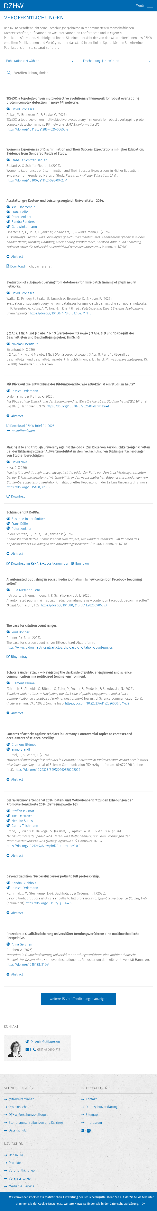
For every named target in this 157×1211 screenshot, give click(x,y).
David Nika (19, 462)
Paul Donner (20, 632)
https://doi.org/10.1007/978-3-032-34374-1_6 (60, 313)
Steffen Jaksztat (23, 811)
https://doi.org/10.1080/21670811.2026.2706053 (74, 605)
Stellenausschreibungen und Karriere (36, 1123)
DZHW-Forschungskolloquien (29, 1115)
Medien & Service (21, 1186)
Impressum (94, 1123)
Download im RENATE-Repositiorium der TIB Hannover (50, 563)
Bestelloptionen (23, 431)
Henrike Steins (22, 821)
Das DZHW (16, 1155)
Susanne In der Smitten (29, 519)
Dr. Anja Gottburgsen (45, 1042)
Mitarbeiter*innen (21, 1099)
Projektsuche (18, 1107)
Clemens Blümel (24, 683)
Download (17, 266)
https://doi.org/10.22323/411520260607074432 (97, 703)
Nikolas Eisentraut (25, 344)
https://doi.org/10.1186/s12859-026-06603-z (37, 129)
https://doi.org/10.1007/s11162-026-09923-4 (37, 180)
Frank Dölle (20, 212)
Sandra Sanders (23, 222)
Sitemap (92, 1115)
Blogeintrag (19, 657)
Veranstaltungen (21, 1178)
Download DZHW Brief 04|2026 (32, 426)
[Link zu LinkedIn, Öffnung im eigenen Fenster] (82, 1130)
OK (143, 1203)
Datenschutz (18, 1130)
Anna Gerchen (22, 944)
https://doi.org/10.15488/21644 (28, 965)
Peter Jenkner (21, 217)
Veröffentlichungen (23, 1170)
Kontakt (91, 1099)
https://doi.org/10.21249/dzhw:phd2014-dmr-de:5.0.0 (43, 846)
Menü (140, 6)
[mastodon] (91, 1131)
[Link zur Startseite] (14, 5)
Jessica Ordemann (25, 391)
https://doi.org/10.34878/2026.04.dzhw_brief (77, 406)
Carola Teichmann (25, 826)
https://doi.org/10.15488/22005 (28, 487)
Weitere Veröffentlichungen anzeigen (78, 999)
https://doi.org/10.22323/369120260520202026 (47, 770)
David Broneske (23, 109)
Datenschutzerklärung (124, 1203)
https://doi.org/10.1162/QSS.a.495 (49, 903)
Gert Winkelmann (24, 227)
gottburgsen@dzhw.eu (28, 1050)
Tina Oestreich (22, 816)
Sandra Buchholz (24, 883)
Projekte (15, 1163)
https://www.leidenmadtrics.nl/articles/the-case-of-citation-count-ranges (60, 647)
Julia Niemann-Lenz (26, 590)
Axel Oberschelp (23, 207)
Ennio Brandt (21, 749)
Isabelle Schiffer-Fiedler (29, 160)
